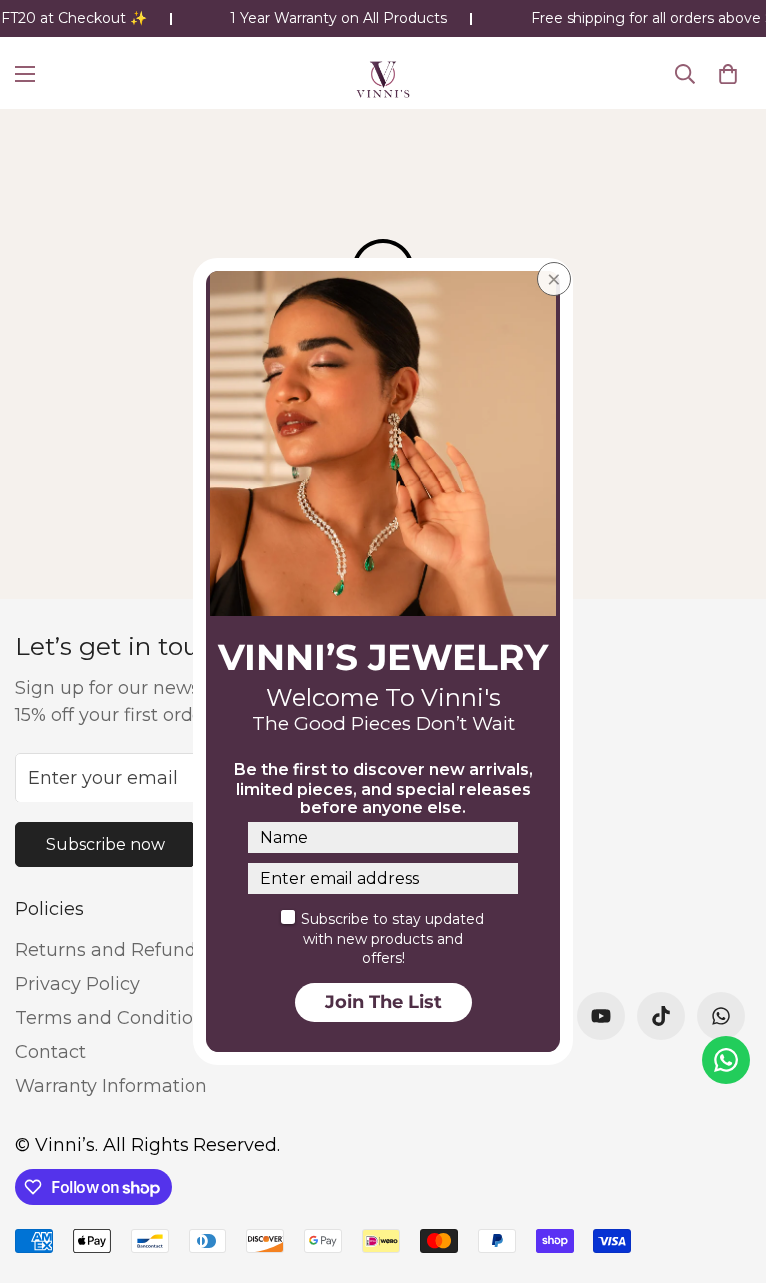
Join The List (383, 1002)
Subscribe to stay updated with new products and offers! (392, 938)
